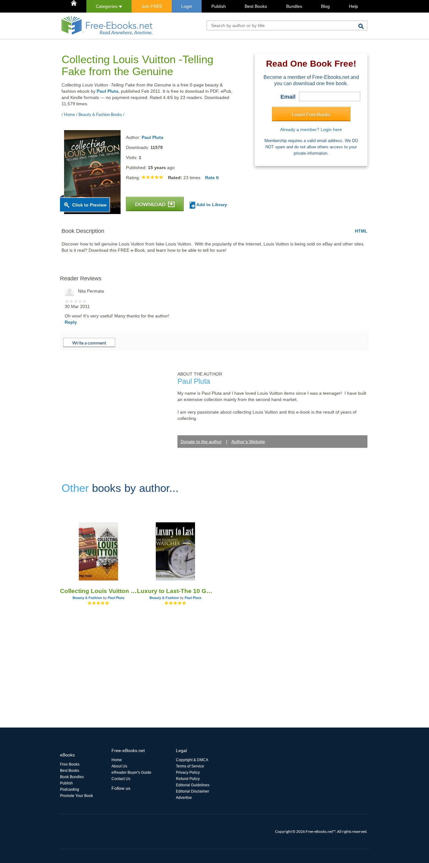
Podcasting (69, 789)
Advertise (184, 797)
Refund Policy (188, 779)
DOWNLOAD (150, 204)
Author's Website (248, 441)
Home (116, 760)
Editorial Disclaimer (192, 791)
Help (353, 6)
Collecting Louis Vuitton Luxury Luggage (98, 591)
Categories (107, 6)
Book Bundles (72, 777)
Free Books (69, 764)
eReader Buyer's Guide (131, 772)
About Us (119, 766)
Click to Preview (89, 204)
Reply (71, 322)
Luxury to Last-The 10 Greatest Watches (175, 591)
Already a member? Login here (311, 129)
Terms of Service (190, 766)
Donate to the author (201, 441)
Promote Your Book (76, 796)
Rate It (212, 177)
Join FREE (151, 6)
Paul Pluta (107, 91)
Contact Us (120, 779)
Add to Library (211, 204)
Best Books (256, 6)
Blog (325, 6)
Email (288, 97)
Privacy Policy (188, 772)
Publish (218, 6)
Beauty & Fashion (87, 598)
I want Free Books (311, 114)
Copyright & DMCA (192, 760)
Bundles (294, 6)
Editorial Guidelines (192, 785)
